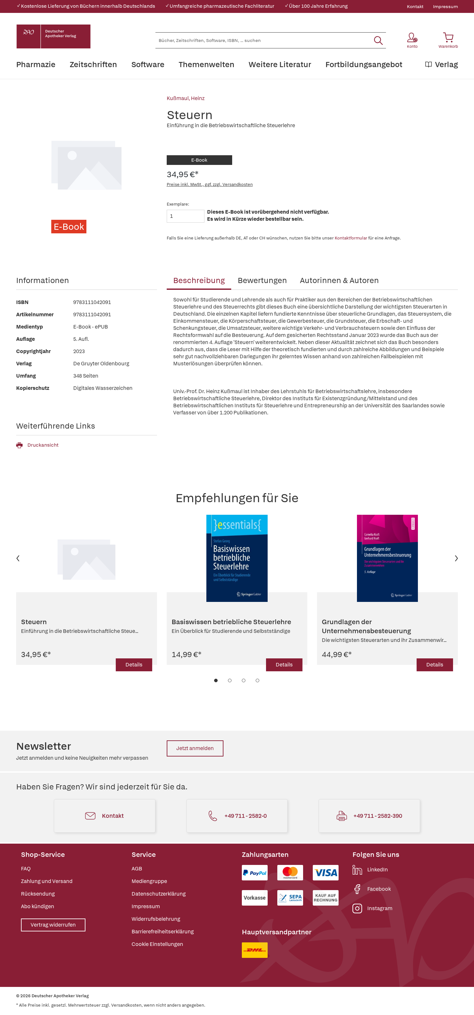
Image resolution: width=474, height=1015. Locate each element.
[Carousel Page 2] (230, 680)
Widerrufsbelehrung (156, 919)
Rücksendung (38, 893)
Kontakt (415, 6)
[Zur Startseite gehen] (53, 36)
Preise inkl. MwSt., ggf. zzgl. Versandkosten (210, 184)
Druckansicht (42, 445)
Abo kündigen (37, 906)
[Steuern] (86, 558)
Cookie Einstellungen (157, 944)
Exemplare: (178, 204)
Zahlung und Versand (47, 881)
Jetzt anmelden (195, 748)
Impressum (445, 6)
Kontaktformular (351, 238)
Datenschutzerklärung (159, 893)
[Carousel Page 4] (258, 680)
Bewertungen (262, 280)
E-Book (199, 160)
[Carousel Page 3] (244, 680)
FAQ (26, 868)
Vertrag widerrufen (53, 924)
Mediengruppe (149, 881)
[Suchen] (378, 40)
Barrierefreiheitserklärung (163, 931)
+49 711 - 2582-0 (245, 815)
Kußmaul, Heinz (185, 98)
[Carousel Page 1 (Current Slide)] (216, 680)
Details (134, 664)
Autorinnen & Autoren (339, 280)
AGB (137, 868)
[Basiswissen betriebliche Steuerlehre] (237, 558)
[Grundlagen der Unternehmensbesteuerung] (387, 558)
